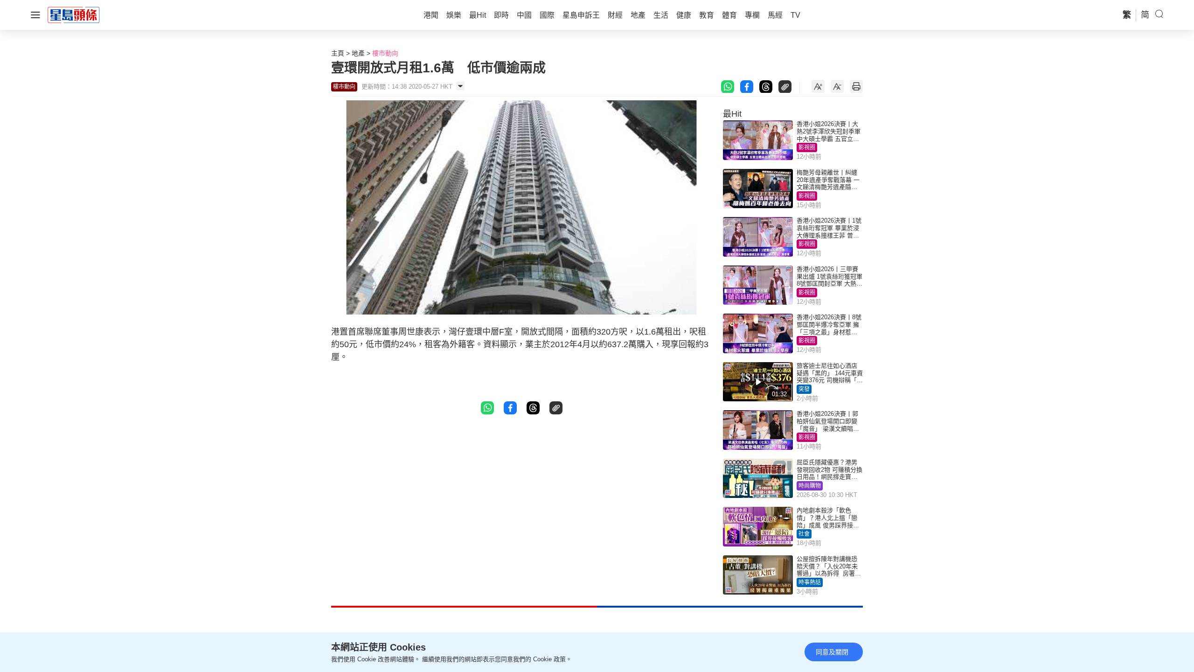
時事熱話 (809, 582)
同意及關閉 (832, 652)
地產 (358, 53)
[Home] (74, 14)
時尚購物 (809, 486)
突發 (804, 389)
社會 (804, 534)
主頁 (337, 53)
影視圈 (806, 147)
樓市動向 (385, 53)
